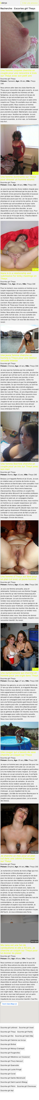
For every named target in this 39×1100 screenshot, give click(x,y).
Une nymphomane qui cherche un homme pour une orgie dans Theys (19, 674)
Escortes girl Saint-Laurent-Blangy (14, 1082)
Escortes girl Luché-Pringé (11, 1069)
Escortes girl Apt (7, 1090)
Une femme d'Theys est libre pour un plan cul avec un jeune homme (19, 578)
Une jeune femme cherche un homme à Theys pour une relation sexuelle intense (19, 358)
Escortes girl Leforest (9, 1028)
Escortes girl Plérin (8, 1086)
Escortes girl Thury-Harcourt (12, 1061)
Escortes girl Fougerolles (10, 1053)
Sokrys (3, 3)
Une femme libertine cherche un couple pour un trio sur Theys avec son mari (19, 466)
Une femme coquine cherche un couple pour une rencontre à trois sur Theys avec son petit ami (19, 73)
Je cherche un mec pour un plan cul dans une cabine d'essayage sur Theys (18, 858)
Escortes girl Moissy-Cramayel (12, 1048)
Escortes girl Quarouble (10, 1065)
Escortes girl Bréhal (8, 1044)
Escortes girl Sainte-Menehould (13, 1078)
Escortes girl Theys (8, 1032)
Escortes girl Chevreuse (26, 1086)
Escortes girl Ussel (26, 1028)
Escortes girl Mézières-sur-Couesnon (15, 1057)
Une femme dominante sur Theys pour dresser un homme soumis (18, 178)
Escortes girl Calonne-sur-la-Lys (13, 1040)
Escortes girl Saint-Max (24, 1036)
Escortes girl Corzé (8, 1074)
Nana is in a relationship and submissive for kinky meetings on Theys (19, 276)
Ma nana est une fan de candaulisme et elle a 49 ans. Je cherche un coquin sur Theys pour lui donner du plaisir (19, 949)
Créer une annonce (30, 3)
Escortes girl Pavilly (25, 1032)
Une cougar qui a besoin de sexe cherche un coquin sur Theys (18, 753)
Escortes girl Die (7, 1036)
